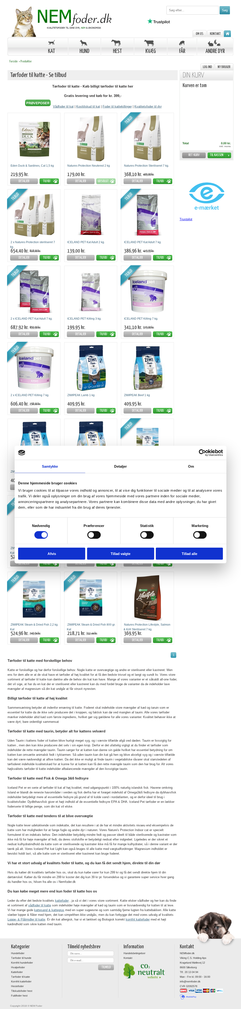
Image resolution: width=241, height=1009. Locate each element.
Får (182, 51)
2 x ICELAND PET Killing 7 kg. (30, 395)
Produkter (26, 61)
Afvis (52, 554)
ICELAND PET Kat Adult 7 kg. (142, 242)
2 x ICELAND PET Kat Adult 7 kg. (31, 318)
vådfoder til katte (39, 905)
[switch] (94, 535)
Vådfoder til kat (63, 106)
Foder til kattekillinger (117, 106)
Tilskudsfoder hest (21, 990)
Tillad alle (189, 554)
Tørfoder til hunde (21, 958)
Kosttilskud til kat (88, 106)
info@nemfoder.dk (190, 981)
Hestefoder (17, 986)
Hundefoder (17, 953)
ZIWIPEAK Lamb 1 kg (81, 395)
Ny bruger (224, 67)
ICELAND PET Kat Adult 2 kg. (86, 242)
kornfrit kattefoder (138, 919)
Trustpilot (186, 219)
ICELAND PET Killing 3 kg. (84, 318)
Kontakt (215, 34)
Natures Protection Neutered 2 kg (88, 165)
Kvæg (150, 51)
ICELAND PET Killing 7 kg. (141, 318)
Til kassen (216, 155)
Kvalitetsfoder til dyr (148, 106)
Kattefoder (17, 972)
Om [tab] (191, 466)
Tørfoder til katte (20, 976)
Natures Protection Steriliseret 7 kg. (146, 165)
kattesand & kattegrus (49, 910)
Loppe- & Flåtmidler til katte (26, 919)
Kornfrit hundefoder (22, 962)
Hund (84, 51)
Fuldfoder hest (19, 995)
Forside (13, 61)
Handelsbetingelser (134, 953)
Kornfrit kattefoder (21, 981)
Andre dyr (215, 51)
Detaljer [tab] (120, 466)
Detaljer (24, 181)
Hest (117, 51)
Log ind (207, 67)
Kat (51, 51)
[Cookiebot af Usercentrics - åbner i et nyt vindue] (202, 452)
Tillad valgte (120, 554)
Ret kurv (194, 155)
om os (199, 34)
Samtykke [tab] (50, 466)
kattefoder (62, 900)
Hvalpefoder (18, 967)
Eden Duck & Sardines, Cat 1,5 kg (32, 165)
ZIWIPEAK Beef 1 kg (137, 395)
